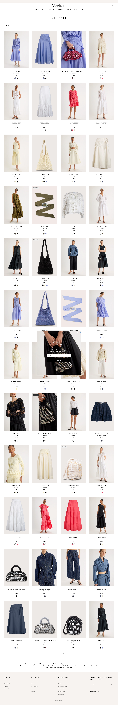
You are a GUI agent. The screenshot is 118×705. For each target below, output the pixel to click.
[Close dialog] (79, 332)
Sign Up (59, 360)
